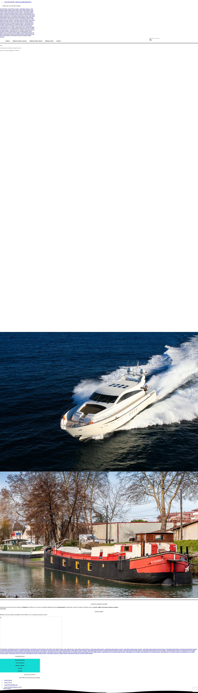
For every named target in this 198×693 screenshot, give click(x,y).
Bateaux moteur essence (20, 41)
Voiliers (8, 41)
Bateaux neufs (49, 41)
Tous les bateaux (20, 662)
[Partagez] (193, 1)
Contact (58, 41)
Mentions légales (20, 665)
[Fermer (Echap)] (196, 1)
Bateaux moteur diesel (36, 41)
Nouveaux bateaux (20, 660)
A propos (20, 668)
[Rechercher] (150, 40)
